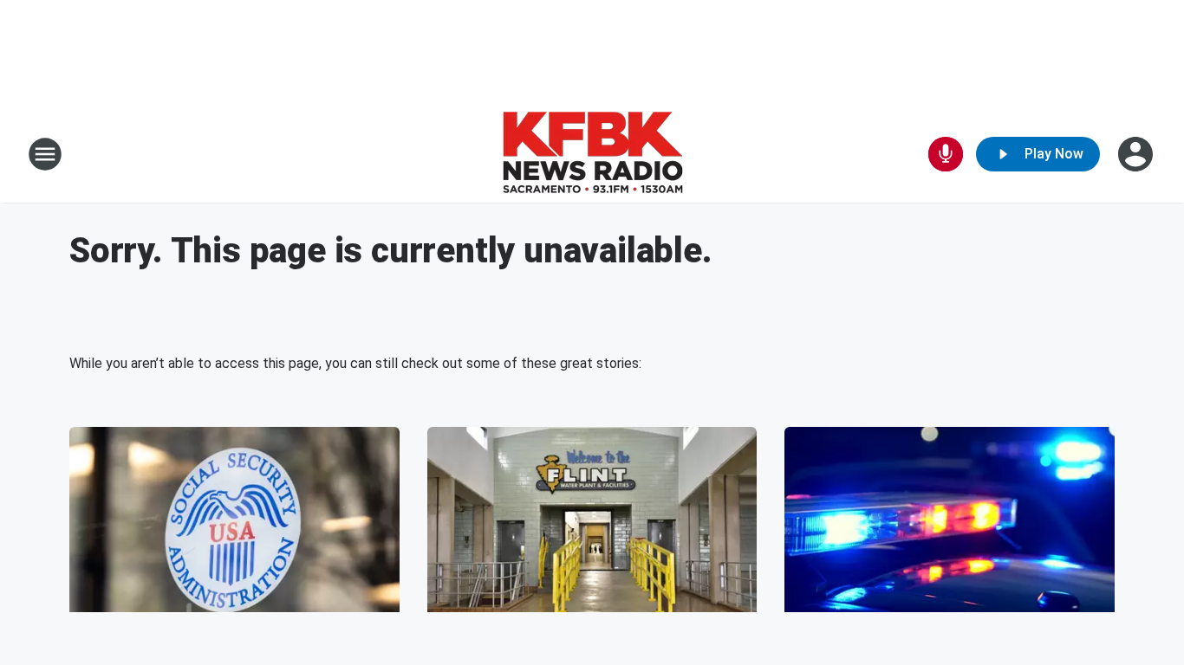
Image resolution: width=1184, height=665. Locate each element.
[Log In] (1137, 154)
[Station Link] (592, 154)
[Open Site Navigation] (45, 154)
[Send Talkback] (945, 154)
